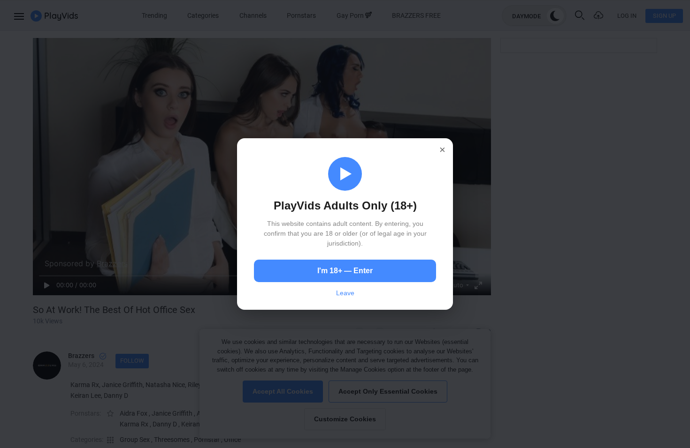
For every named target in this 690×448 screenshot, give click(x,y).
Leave (345, 293)
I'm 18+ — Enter (345, 271)
